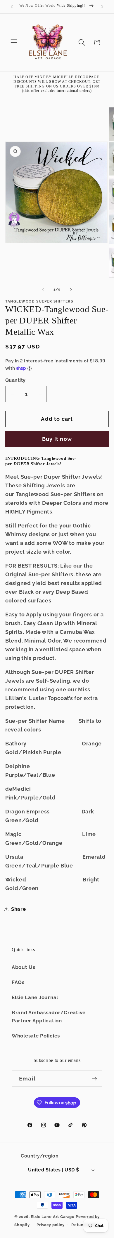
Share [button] (18, 909)
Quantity (15, 380)
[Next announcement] (102, 6)
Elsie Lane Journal (35, 997)
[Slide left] (43, 289)
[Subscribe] (94, 1079)
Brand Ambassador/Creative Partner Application (49, 1017)
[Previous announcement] (11, 6)
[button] (14, 42)
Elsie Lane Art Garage (53, 1216)
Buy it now (57, 439)
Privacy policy (51, 1225)
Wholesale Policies (36, 1036)
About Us (23, 967)
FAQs (18, 982)
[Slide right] (71, 289)
